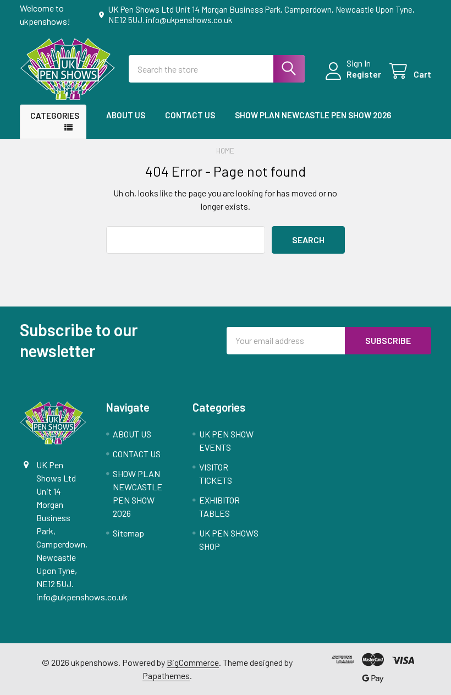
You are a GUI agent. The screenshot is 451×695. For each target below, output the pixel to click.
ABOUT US (125, 115)
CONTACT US (190, 115)
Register (363, 74)
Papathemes (166, 675)
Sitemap (128, 533)
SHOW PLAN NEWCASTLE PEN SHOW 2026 (313, 115)
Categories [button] (54, 116)
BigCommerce (193, 662)
